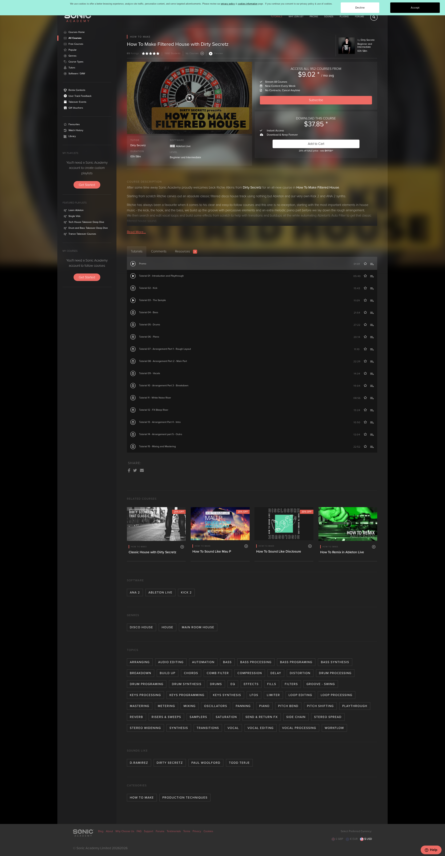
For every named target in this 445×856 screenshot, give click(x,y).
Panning (243, 706)
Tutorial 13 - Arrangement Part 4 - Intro (160, 422)
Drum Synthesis (186, 684)
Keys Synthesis (227, 695)
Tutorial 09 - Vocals (149, 373)
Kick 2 (186, 592)
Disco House (141, 627)
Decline (360, 7)
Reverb (136, 717)
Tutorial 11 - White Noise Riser (155, 397)
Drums (216, 684)
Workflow (334, 728)
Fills (271, 684)
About (109, 831)
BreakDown (140, 673)
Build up (167, 673)
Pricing (314, 16)
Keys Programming (186, 695)
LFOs (254, 695)
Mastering (139, 706)
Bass (227, 662)
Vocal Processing (299, 728)
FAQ (139, 831)
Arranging (140, 662)
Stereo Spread (328, 717)
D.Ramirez (139, 763)
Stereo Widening (145, 728)
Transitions (208, 728)
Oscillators (215, 706)
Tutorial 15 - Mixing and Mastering (157, 446)
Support (148, 831)
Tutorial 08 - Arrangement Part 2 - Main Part (163, 361)
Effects (251, 684)
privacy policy (228, 3)
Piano (264, 706)
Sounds (328, 16)
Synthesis (178, 728)
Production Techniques (185, 797)
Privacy (197, 831)
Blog (100, 831)
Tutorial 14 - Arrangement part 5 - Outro (160, 434)
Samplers (198, 717)
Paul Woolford (205, 763)
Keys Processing (145, 695)
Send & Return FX (261, 717)
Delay (275, 673)
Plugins (344, 16)
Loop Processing (336, 695)
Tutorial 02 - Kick (148, 288)
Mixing (190, 706)
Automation (203, 662)
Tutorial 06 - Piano (149, 336)
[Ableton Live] (172, 145)
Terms (186, 831)
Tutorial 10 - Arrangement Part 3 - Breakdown (163, 385)
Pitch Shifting (320, 706)
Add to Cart (316, 144)
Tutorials (276, 16)
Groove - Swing (320, 684)
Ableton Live (160, 592)
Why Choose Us (124, 831)
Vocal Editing (261, 728)
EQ (232, 684)
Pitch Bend (288, 706)
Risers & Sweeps (166, 717)
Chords (191, 673)
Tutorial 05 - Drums (149, 324)
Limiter (273, 695)
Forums (359, 16)
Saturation (226, 717)
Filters (291, 684)
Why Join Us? (296, 16)
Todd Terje (239, 763)
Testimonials (174, 831)
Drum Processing (335, 673)
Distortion (300, 673)
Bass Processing (256, 662)
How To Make (142, 797)
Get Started (87, 185)
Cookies (208, 831)
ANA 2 (135, 592)
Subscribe (316, 100)
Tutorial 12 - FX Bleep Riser (153, 409)
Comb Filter (218, 673)
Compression (249, 673)
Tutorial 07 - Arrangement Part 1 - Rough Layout (165, 348)
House (167, 627)
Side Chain (296, 717)
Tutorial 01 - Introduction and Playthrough (161, 275)
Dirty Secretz (368, 39)
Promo (142, 263)
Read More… (136, 232)
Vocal (233, 728)
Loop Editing (300, 695)
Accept (415, 7)
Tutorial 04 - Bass (148, 312)
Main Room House (198, 627)
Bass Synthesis (335, 662)
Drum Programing (146, 684)
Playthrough (354, 706)
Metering (166, 706)
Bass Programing (296, 662)
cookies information (247, 3)
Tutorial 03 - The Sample (152, 300)
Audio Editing (171, 662)
